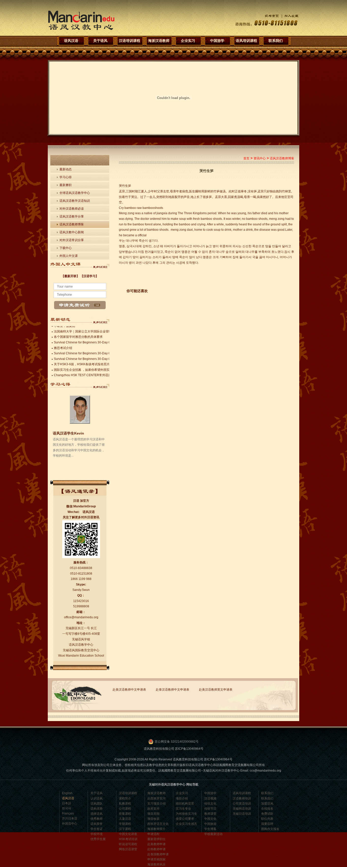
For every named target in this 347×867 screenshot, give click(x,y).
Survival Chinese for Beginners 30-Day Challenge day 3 (92, 341)
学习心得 (65, 177)
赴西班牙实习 (156, 798)
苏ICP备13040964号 (189, 749)
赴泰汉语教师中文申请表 (172, 689)
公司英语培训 (242, 803)
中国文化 (210, 819)
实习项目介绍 (156, 803)
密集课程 (125, 813)
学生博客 (210, 829)
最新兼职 (65, 185)
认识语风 (96, 798)
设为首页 (268, 16)
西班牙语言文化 (158, 824)
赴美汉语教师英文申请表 (215, 689)
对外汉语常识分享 (71, 240)
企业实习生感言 (186, 824)
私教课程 (125, 803)
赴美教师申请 (156, 844)
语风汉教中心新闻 (71, 232)
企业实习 (188, 41)
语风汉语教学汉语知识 (74, 201)
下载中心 (65, 248)
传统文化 (210, 803)
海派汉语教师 (158, 41)
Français (68, 813)
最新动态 (65, 169)
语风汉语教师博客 (71, 224)
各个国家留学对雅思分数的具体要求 (78, 335)
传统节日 (210, 808)
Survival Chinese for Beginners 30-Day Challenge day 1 (92, 357)
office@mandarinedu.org (81, 617)
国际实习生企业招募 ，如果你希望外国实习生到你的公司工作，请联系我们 (104, 368)
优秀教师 (96, 819)
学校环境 (96, 834)
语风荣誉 (96, 824)
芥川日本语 (69, 818)
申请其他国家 (156, 859)
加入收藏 (288, 16)
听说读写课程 (128, 844)
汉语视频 (210, 798)
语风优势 (96, 808)
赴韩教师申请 (156, 849)
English (67, 793)
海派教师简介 (156, 829)
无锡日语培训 (242, 813)
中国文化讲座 (128, 834)
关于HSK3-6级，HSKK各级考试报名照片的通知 (86, 363)
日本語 (66, 803)
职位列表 (267, 819)
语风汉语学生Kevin (68, 433)
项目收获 (153, 819)
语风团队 (96, 803)
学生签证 (96, 829)
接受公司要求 (185, 819)
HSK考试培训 (128, 839)
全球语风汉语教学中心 (74, 193)
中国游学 (217, 41)
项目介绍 (182, 798)
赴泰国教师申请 (158, 854)
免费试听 (267, 813)
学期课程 (125, 824)
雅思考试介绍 (63, 346)
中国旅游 (210, 824)
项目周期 (153, 813)
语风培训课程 (246, 41)
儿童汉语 (125, 819)
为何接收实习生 (186, 813)
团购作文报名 (270, 829)
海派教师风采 (156, 864)
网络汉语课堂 (128, 849)
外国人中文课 (68, 256)
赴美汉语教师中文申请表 (129, 689)
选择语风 (96, 813)
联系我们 (276, 41)
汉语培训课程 (129, 41)
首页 (246, 158)
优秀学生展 (98, 839)
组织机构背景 (185, 803)
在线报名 (267, 808)
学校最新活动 (213, 834)
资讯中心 (260, 158)
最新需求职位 (156, 839)
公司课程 (125, 808)
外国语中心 (69, 823)
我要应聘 (267, 824)
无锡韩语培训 (242, 808)
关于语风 (100, 41)
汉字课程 (125, 829)
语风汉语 (81, 20)
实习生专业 (183, 808)
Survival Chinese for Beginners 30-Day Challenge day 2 (92, 352)
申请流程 (153, 834)
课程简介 (125, 798)
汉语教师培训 (242, 798)
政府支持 (153, 808)
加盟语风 (267, 803)
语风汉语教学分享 (71, 216)
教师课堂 (210, 813)
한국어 (66, 808)
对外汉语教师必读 (71, 208)
